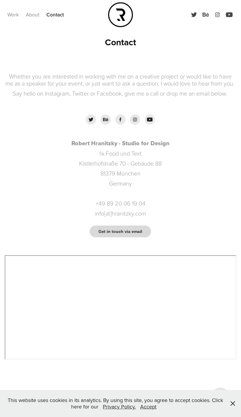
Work (13, 14)
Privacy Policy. (119, 406)
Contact (55, 14)
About (32, 14)
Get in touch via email (120, 231)
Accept (148, 406)
